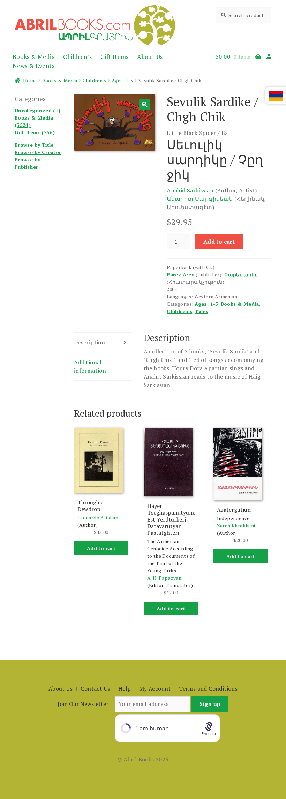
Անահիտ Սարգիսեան (200, 199)
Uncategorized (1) (38, 110)
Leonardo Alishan (97, 517)
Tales (201, 311)
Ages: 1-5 (122, 80)
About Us (150, 57)
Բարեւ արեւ (240, 274)
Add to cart (219, 241)
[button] (144, 104)
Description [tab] (89, 342)
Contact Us (95, 688)
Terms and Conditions (208, 688)
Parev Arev (180, 274)
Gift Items (114, 57)
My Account (155, 688)
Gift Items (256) (35, 132)
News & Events (33, 66)
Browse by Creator (38, 152)
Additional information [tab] (90, 366)
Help (124, 688)
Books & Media (34, 57)
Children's (94, 80)
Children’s (77, 57)
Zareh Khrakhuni (236, 525)
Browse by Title (34, 145)
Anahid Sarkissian (190, 190)
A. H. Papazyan (164, 577)
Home (30, 80)
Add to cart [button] (101, 548)
